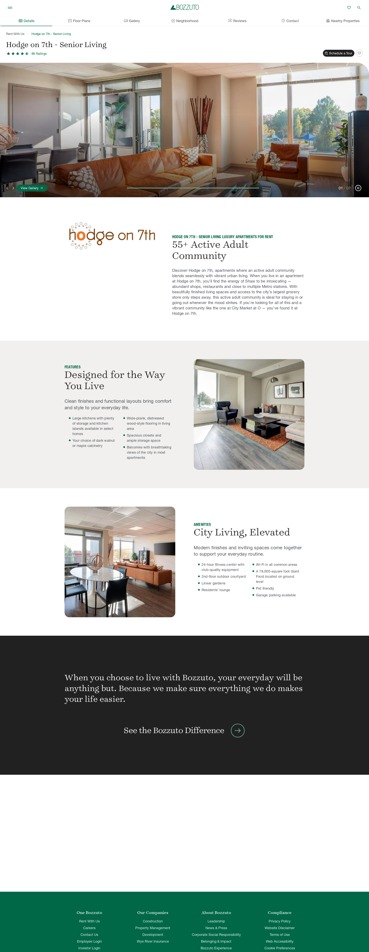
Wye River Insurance (153, 941)
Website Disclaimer (280, 928)
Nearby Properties (343, 20)
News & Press (216, 928)
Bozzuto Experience (216, 948)
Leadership (216, 921)
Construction (153, 921)
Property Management (152, 928)
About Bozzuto (216, 912)
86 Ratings (39, 54)
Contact (290, 20)
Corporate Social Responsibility (216, 934)
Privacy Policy (280, 921)
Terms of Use (280, 934)
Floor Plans (81, 21)
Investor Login (89, 948)
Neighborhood (184, 20)
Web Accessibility (279, 941)
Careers (89, 928)
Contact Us (89, 934)
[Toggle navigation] (10, 8)
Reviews (237, 20)
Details (26, 20)
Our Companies (152, 912)
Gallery (132, 20)
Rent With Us (15, 34)
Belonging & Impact (216, 941)
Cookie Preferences (279, 948)
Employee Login (89, 941)
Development (152, 934)
